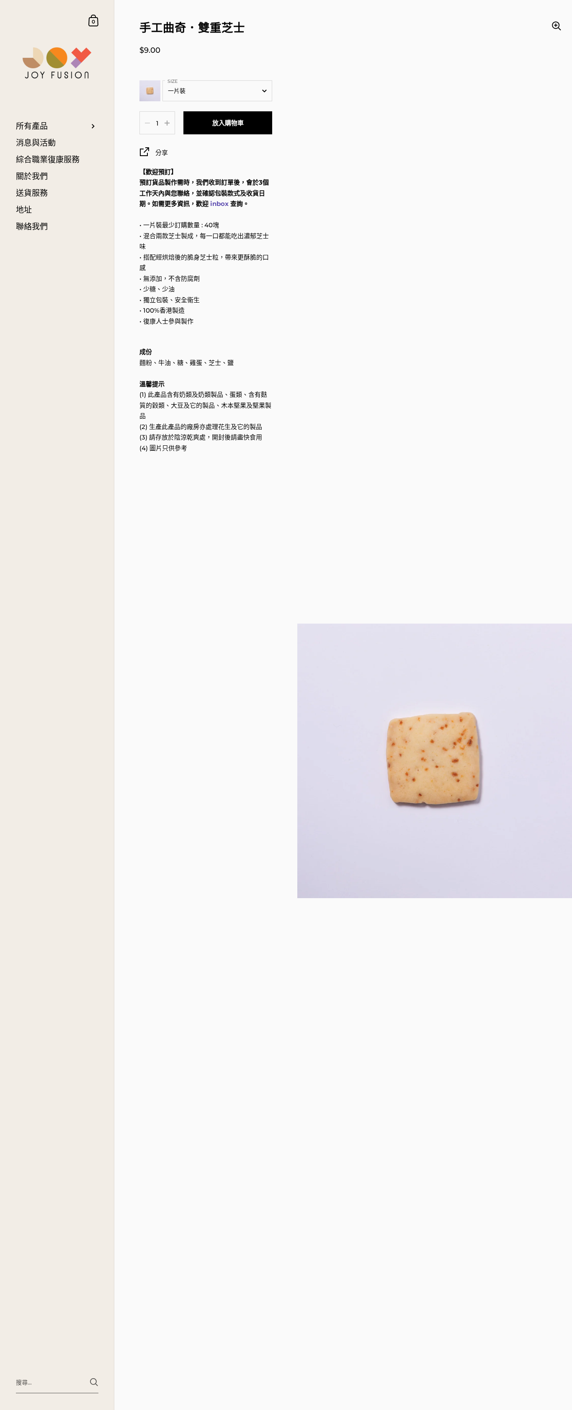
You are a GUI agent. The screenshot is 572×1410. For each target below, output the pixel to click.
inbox (219, 204)
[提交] (94, 1382)
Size (172, 81)
